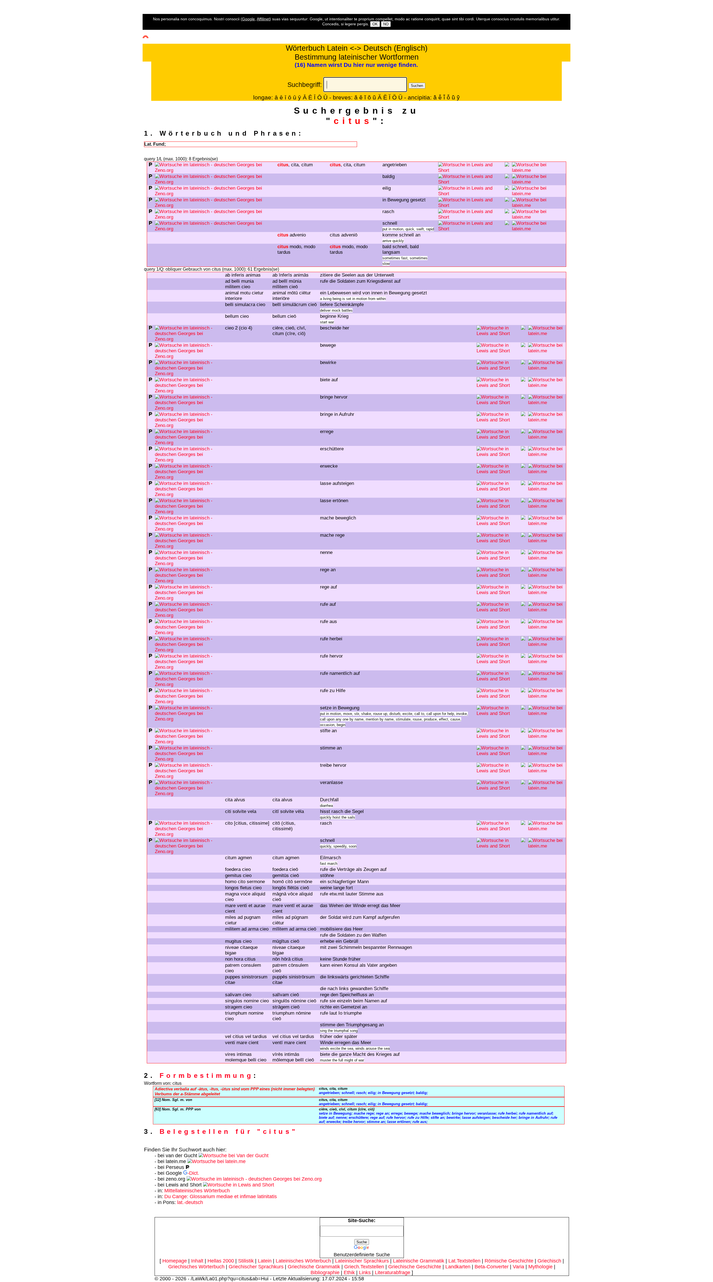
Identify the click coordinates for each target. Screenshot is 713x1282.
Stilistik (246, 1261)
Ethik (349, 1272)
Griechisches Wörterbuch (196, 1266)
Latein (265, 1261)
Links (365, 1272)
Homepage (174, 1261)
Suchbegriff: (304, 84)
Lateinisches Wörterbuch (303, 1261)
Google (248, 19)
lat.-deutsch (190, 1202)
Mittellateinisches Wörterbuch (197, 1190)
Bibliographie (325, 1272)
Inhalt (197, 1261)
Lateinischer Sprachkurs (362, 1261)
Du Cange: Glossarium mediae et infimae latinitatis (220, 1196)
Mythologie (540, 1266)
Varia (518, 1266)
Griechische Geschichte (414, 1266)
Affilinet (263, 19)
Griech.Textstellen (364, 1266)
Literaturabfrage (392, 1272)
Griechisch (549, 1261)
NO (386, 24)
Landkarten (457, 1266)
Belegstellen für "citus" (228, 1131)
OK (375, 24)
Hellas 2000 (220, 1261)
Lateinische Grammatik (418, 1261)
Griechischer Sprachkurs (256, 1266)
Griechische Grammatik (314, 1266)
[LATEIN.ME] (538, 170)
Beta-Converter (492, 1266)
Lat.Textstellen (464, 1261)
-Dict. (193, 1173)
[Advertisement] (23, 100)
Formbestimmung (206, 1075)
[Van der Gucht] (233, 1155)
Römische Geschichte (509, 1261)
